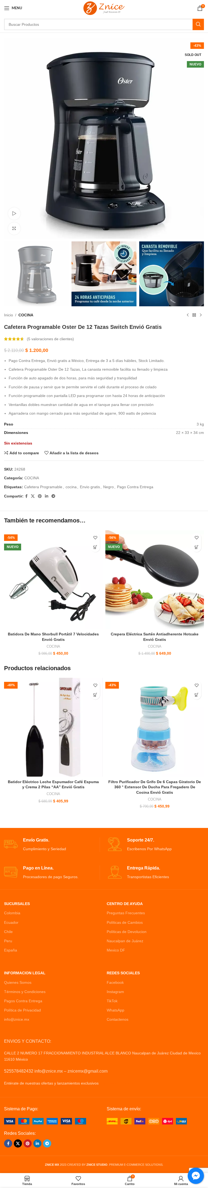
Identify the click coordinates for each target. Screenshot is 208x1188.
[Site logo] (103, 8)
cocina (71, 487)
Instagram (115, 992)
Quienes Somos (17, 982)
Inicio (8, 315)
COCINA (25, 315)
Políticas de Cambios (125, 922)
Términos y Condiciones (25, 992)
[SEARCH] (198, 24)
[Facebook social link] (26, 496)
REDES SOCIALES (123, 973)
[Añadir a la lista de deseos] (95, 538)
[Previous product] (187, 315)
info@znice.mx (16, 1019)
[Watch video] (14, 213)
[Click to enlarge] (14, 228)
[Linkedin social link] (46, 496)
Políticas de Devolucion (127, 931)
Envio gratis (90, 487)
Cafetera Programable (43, 487)
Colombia (12, 913)
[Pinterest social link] (39, 496)
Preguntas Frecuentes (126, 913)
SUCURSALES (17, 904)
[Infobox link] (52, 844)
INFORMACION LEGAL (25, 973)
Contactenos (117, 1019)
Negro (108, 487)
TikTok (112, 1001)
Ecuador (11, 922)
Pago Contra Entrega (135, 487)
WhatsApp (115, 1010)
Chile (8, 931)
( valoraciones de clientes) (50, 339)
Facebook (115, 982)
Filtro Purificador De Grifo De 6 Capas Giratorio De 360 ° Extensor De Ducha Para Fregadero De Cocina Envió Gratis (154, 787)
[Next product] (200, 315)
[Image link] (45, 1121)
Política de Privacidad (22, 1010)
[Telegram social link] (53, 496)
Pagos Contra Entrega (23, 1001)
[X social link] (32, 496)
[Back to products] (194, 315)
